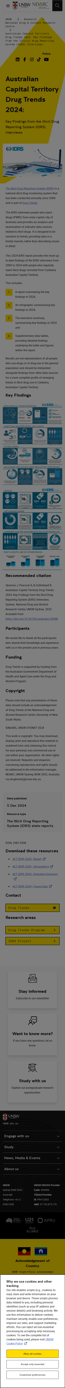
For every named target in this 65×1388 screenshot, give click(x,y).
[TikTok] (39, 59)
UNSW (8, 19)
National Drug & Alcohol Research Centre (30, 24)
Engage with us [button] (16, 1136)
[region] (32, 1331)
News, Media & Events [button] (22, 1158)
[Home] (22, 6)
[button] (32, 908)
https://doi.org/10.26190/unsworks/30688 (32, 619)
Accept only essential (32, 1364)
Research (30, 19)
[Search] (57, 5)
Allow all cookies (32, 1353)
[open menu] (8, 5)
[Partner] (41, 6)
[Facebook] (24, 59)
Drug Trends (29, 203)
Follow (46, 53)
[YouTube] (46, 59)
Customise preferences (33, 1374)
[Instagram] (32, 59)
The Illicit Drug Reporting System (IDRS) (30, 188)
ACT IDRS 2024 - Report (29, 859)
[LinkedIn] (18, 59)
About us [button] (11, 1169)
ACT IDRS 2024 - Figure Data (32, 886)
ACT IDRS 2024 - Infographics (33, 866)
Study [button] (9, 1147)
